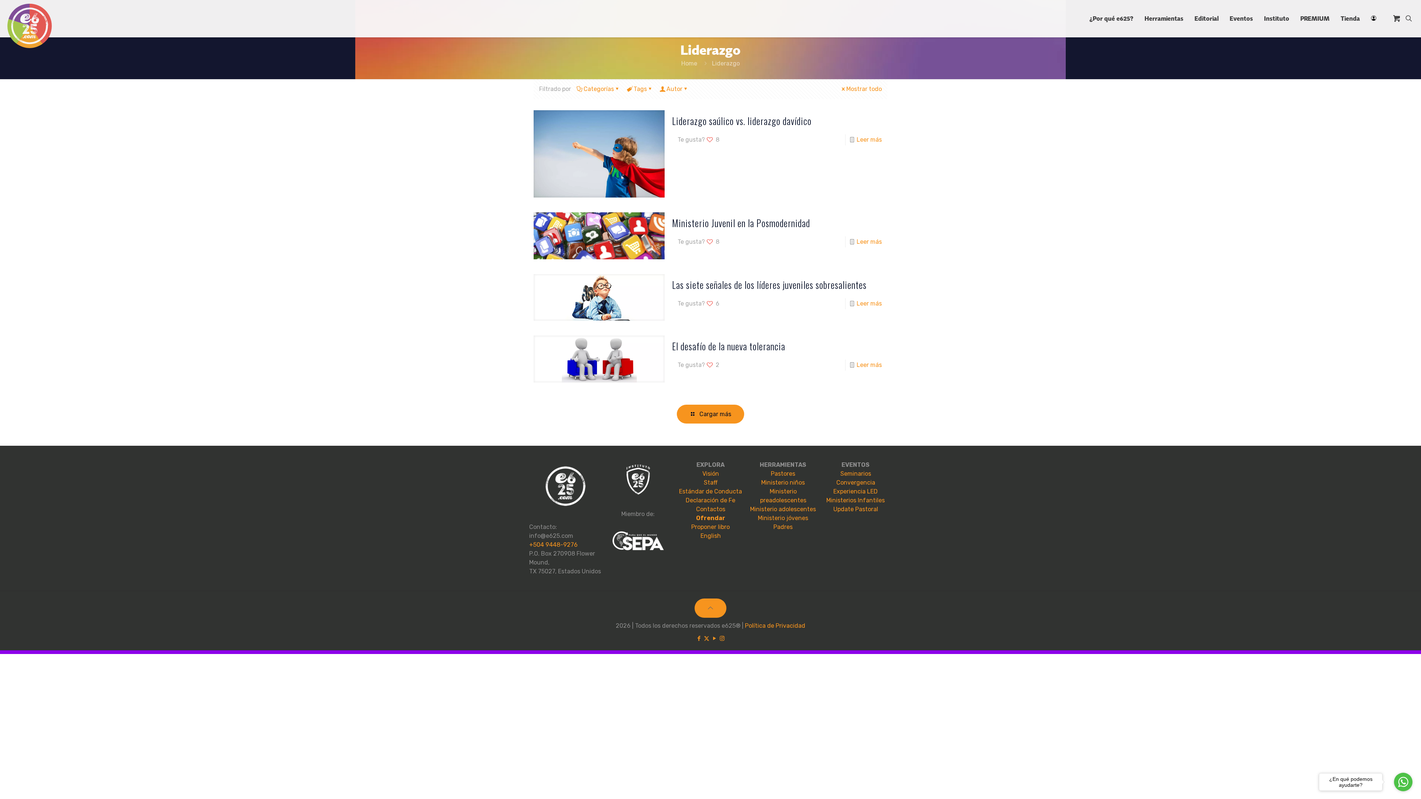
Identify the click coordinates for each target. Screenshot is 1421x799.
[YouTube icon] (714, 638)
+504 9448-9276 (553, 544)
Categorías (599, 88)
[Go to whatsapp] (1403, 782)
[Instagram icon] (722, 638)
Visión (710, 473)
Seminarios (855, 473)
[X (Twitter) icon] (706, 638)
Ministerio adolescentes (783, 509)
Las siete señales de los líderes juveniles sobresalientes (769, 284)
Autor (674, 88)
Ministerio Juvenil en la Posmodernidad (741, 223)
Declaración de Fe (710, 500)
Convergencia (855, 482)
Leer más (869, 139)
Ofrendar (710, 518)
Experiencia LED (855, 491)
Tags (640, 88)
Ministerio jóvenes (783, 518)
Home (689, 63)
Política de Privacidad (775, 625)
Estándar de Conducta (710, 491)
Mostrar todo (864, 88)
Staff (711, 482)
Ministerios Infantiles (855, 500)
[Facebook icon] (699, 638)
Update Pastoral (855, 509)
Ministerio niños (783, 482)
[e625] (29, 26)
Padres (783, 526)
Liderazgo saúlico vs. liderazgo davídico (742, 121)
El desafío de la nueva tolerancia (728, 346)
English (711, 535)
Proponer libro (710, 526)
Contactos (710, 509)
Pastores (783, 473)
